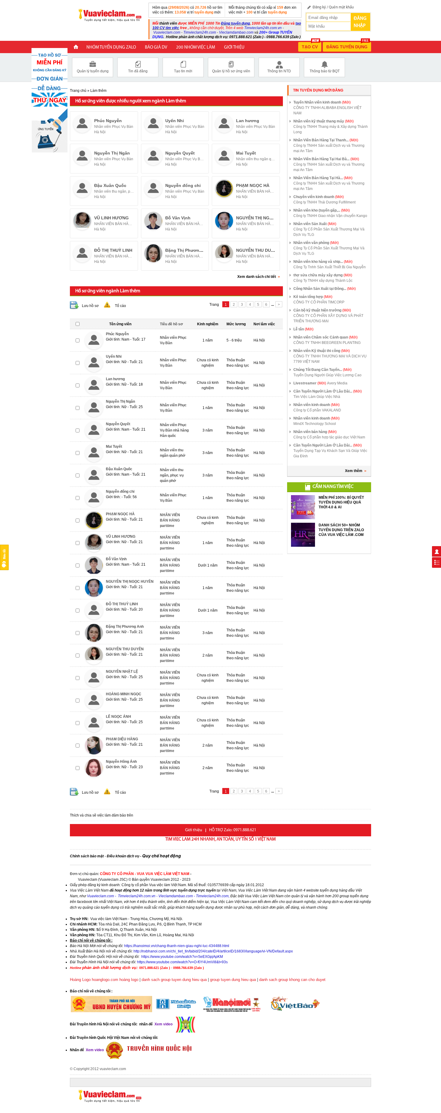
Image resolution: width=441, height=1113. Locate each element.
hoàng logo (128, 979)
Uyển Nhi (174, 120)
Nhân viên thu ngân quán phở (256, 159)
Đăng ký (319, 7)
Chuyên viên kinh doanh (318, 197)
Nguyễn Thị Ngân (112, 153)
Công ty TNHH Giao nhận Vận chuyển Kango (330, 216)
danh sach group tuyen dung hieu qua (174, 979)
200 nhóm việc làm (195, 47)
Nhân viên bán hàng (315, 432)
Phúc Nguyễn (108, 120)
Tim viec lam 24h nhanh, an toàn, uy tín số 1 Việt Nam (220, 839)
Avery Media (337, 383)
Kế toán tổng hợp (312, 297)
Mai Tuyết (246, 153)
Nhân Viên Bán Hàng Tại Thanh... (325, 140)
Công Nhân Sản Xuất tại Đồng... (324, 289)
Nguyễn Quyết (180, 153)
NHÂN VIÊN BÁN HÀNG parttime (256, 191)
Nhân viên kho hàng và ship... (322, 262)
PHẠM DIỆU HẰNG (122, 739)
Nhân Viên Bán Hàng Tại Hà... (322, 178)
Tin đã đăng (138, 71)
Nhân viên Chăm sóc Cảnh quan (325, 337)
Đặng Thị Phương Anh (188, 250)
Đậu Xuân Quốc (110, 185)
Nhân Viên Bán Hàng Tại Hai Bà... (326, 159)
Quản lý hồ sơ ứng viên (231, 71)
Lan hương (247, 120)
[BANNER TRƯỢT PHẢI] (50, 100)
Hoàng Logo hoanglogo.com (94, 979)
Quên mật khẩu (341, 7)
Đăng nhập (360, 22)
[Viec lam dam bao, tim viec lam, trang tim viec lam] (107, 15)
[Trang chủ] (76, 47)
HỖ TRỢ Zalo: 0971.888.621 (232, 830)
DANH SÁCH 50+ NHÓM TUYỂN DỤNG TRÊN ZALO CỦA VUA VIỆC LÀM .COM (341, 530)
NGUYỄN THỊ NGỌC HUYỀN (263, 217)
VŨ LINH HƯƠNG (111, 217)
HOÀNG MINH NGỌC (123, 694)
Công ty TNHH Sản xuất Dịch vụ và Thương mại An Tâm (328, 148)
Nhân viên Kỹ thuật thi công (321, 351)
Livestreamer (309, 383)
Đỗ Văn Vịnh (177, 217)
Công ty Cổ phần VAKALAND (317, 410)
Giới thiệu (234, 47)
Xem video (94, 1050)
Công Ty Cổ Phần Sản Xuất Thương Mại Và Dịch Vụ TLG (328, 232)
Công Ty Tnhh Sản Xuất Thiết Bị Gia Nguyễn (329, 267)
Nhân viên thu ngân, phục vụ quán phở (114, 191)
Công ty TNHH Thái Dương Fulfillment (324, 202)
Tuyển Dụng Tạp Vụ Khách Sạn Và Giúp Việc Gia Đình (330, 453)
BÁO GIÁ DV (156, 47)
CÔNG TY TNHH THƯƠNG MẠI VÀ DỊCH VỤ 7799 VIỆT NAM (330, 359)
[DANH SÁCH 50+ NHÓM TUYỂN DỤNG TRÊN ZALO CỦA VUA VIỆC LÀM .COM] (303, 535)
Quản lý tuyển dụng (93, 71)
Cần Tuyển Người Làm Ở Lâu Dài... (327, 391)
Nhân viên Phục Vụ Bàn (113, 127)
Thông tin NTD (279, 71)
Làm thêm (98, 91)
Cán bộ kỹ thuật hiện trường (322, 310)
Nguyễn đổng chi (183, 185)
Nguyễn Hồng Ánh (121, 762)
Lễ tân (303, 329)
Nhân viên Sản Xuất (314, 224)
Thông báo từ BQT (325, 71)
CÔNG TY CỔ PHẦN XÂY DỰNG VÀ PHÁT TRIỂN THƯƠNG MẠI (328, 318)
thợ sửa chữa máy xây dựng (322, 275)
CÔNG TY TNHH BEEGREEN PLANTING (327, 343)
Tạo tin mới (183, 71)
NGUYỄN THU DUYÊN (257, 250)
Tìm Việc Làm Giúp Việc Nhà (316, 397)
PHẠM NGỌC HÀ (252, 185)
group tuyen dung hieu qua (233, 979)
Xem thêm (353, 471)
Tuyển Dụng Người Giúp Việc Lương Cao (327, 375)
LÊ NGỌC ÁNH (118, 716)
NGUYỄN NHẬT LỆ (122, 671)
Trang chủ (78, 91)
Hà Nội (100, 132)
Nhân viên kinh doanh (316, 405)
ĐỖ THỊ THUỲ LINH (113, 250)
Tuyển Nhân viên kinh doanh (322, 102)
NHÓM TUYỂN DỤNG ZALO (111, 47)
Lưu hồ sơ (90, 306)
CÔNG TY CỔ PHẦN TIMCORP (318, 302)
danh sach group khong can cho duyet (292, 979)
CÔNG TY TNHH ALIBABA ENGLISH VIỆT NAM (327, 110)
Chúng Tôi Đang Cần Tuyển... (322, 370)
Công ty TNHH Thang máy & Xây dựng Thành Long (330, 129)
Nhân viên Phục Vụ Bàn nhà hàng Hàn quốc (185, 159)
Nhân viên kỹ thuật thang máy (323, 121)
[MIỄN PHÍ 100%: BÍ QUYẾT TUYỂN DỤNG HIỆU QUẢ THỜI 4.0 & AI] (303, 507)
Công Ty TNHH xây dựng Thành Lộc (322, 280)
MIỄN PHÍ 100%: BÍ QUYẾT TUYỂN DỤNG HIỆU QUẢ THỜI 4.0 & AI (341, 502)
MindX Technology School (314, 424)
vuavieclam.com (113, 1069)
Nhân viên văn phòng (316, 243)
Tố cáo (120, 306)
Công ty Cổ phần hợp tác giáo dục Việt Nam (329, 437)
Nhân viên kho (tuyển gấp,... (321, 210)
